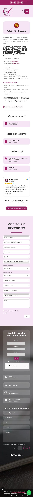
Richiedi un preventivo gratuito (16, 208)
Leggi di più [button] (8, 193)
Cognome (16, 346)
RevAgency (26, 493)
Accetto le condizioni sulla (17, 361)
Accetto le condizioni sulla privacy (14, 444)
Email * (16, 352)
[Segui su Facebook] (11, 2)
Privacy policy (7, 493)
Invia (26, 448)
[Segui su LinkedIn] (21, 2)
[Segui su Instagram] (18, 2)
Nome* (16, 341)
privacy (5, 313)
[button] (29, 492)
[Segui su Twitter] (14, 2)
